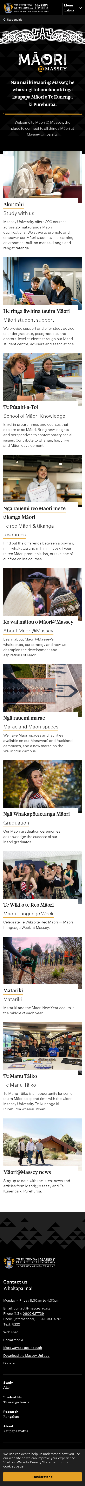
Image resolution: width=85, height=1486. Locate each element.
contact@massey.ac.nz (32, 1308)
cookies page (13, 1466)
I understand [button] (42, 1477)
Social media (13, 1340)
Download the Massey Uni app (26, 1356)
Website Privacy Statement (38, 1462)
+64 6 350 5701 (49, 1319)
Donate (9, 1363)
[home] (30, 8)
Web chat (10, 1332)
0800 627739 (33, 1314)
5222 (16, 1324)
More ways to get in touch (22, 1348)
